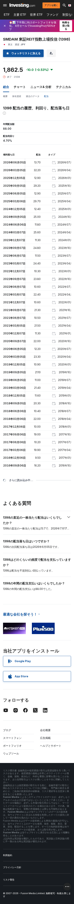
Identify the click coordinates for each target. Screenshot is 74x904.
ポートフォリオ (12, 745)
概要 (5, 96)
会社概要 (45, 730)
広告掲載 (45, 737)
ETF (7, 14)
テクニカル (63, 87)
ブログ (7, 730)
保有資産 (16, 96)
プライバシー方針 (12, 867)
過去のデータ (32, 96)
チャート (20, 87)
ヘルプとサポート (50, 745)
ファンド (52, 14)
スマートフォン (12, 737)
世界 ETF (36, 14)
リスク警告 (8, 879)
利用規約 (7, 855)
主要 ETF (19, 14)
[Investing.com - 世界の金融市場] (22, 5)
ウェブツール (11, 753)
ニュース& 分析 (40, 87)
